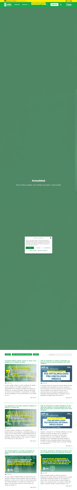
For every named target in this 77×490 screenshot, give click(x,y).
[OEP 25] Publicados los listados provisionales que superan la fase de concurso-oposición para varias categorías (55, 362)
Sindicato (17, 4)
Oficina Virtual (35, 4)
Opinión (36, 354)
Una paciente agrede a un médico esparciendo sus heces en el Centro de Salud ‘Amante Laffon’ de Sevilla (20, 452)
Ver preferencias (47, 247)
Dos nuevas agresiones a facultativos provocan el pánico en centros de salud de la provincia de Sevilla (56, 451)
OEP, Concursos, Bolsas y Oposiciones (22, 354)
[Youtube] (71, 1)
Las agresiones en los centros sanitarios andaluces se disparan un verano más (20, 406)
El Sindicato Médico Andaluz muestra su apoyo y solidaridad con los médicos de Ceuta (20, 361)
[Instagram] (68, 1)
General (8, 354)
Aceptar (29, 247)
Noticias (44, 4)
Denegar (38, 247)
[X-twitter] (69, 1)
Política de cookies (33, 250)
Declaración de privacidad (42, 250)
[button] (50, 238)
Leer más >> (33, 397)
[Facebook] (66, 1)
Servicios (24, 4)
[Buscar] (61, 4)
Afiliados (54, 4)
